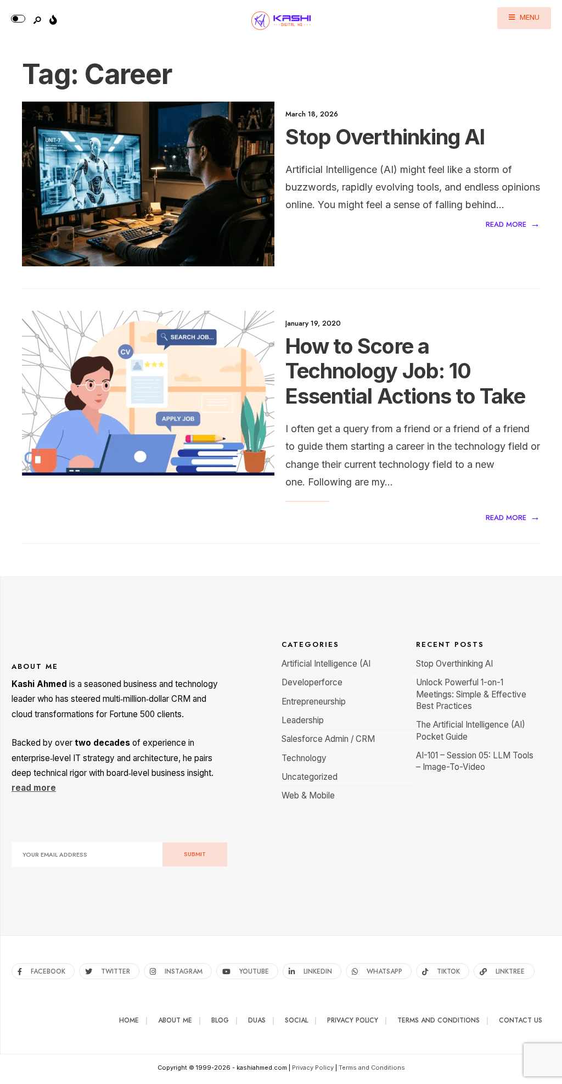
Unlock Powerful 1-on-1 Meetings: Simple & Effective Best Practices (471, 694)
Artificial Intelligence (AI (326, 663)
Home (129, 1020)
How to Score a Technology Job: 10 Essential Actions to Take (405, 371)
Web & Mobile (308, 795)
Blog (220, 1020)
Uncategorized (310, 777)
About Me (175, 1020)
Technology (304, 758)
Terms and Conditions (438, 1020)
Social (296, 1020)
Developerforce (312, 682)
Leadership (303, 720)
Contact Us (520, 1020)
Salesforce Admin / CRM (328, 739)
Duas (257, 1020)
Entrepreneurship (314, 701)
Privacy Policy (352, 1020)
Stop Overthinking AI (385, 136)
